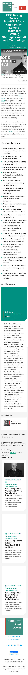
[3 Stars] (7, 437)
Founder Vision (15, 636)
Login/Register (14, 639)
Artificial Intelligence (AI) (13, 480)
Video (7, 74)
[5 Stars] (12, 437)
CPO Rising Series (11, 484)
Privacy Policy (14, 654)
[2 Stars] (5, 437)
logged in (13, 452)
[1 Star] (2, 437)
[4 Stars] (10, 437)
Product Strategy (11, 486)
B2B (6, 482)
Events (10, 131)
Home (3, 74)
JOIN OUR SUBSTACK (14, 652)
